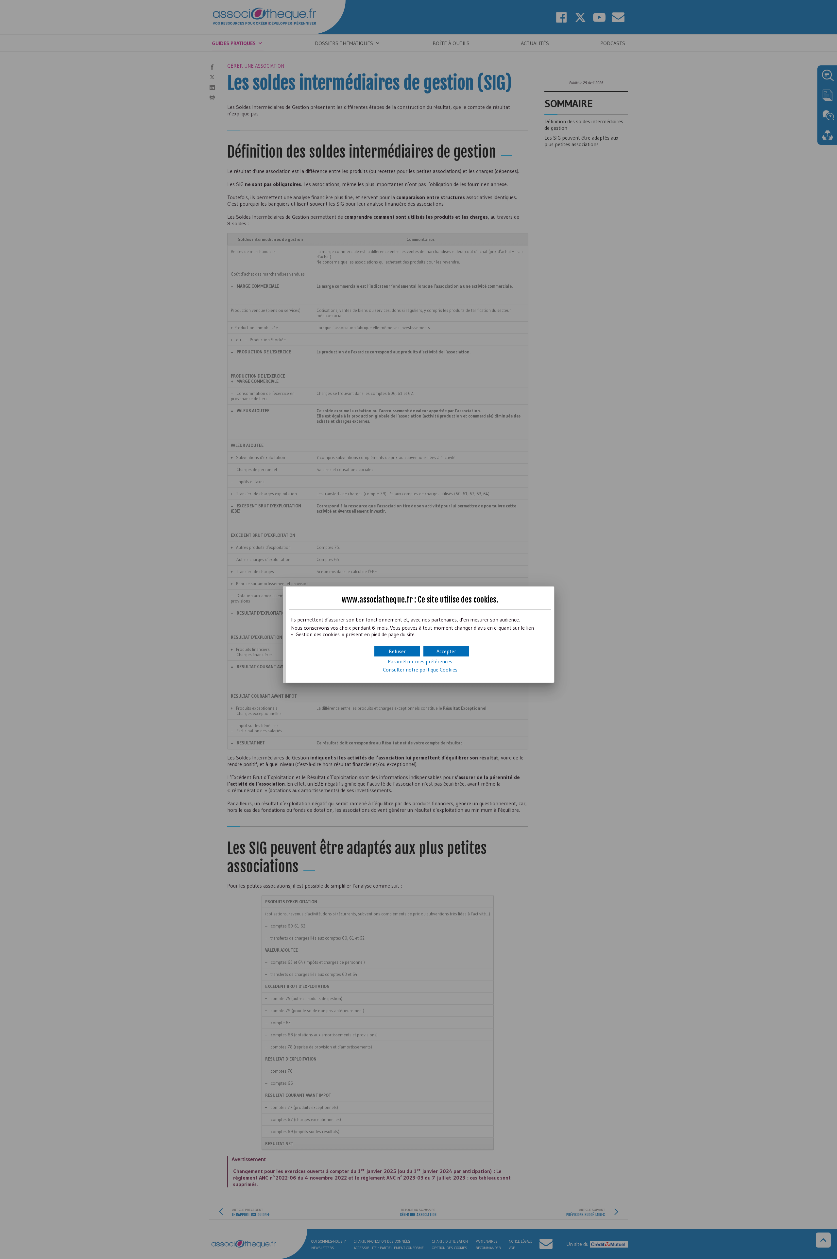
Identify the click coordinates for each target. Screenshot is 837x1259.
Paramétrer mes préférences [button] (420, 661)
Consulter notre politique (420, 669)
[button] (446, 651)
